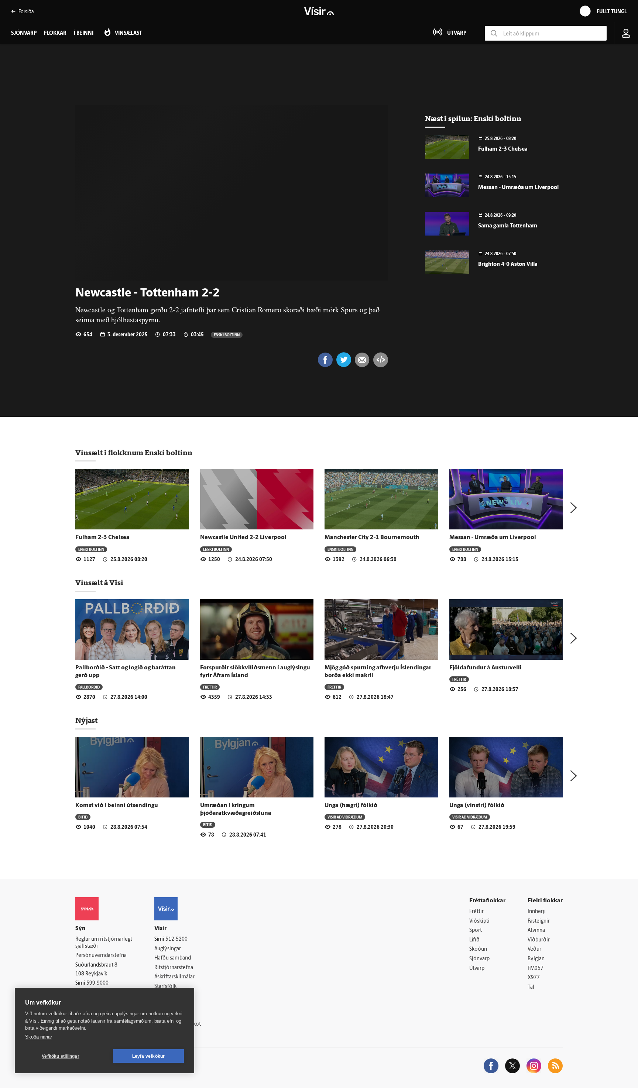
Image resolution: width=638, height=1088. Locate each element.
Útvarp (476, 968)
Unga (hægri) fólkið (351, 806)
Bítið (83, 817)
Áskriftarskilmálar (174, 977)
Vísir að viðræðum (344, 817)
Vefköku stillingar (60, 1056)
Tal (531, 987)
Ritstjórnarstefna (173, 968)
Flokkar (55, 33)
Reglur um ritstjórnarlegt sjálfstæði (103, 943)
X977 (534, 978)
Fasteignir (539, 921)
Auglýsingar (167, 949)
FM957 (535, 968)
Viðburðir (539, 940)
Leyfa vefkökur (148, 1056)
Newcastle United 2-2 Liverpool (243, 537)
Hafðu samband (172, 958)
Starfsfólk (165, 986)
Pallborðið (89, 687)
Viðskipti (479, 921)
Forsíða (26, 11)
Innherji (537, 911)
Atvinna (536, 930)
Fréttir (210, 687)
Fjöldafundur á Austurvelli (485, 668)
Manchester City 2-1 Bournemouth (372, 537)
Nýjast (86, 720)
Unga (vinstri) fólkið (476, 806)
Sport (475, 930)
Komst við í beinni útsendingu (116, 806)
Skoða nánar (38, 1037)
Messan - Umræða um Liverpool (518, 188)
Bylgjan (536, 959)
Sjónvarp (479, 959)
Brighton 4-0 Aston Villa (508, 264)
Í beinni (83, 33)
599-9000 (97, 983)
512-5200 (176, 939)
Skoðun (478, 949)
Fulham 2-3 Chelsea (503, 149)
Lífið (474, 940)
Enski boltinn (227, 335)
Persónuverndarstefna (101, 955)
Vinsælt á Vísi (99, 582)
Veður (534, 949)
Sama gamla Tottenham (507, 226)
